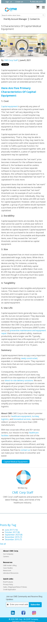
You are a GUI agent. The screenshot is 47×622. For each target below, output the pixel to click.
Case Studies (8, 568)
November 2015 (13, 537)
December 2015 (13, 539)
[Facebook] (23, 612)
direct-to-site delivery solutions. (19, 380)
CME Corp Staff (11, 60)
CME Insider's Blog (9, 565)
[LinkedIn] (13, 612)
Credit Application (9, 589)
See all (3, 543)
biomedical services (22, 419)
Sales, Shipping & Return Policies (15, 587)
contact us (25, 450)
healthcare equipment (21, 416)
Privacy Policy (8, 584)
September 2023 (13, 534)
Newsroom (7, 570)
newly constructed (29, 358)
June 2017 (11, 530)
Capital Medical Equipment (16, 461)
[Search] (43, 15)
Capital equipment (9, 106)
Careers (6, 556)
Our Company (8, 554)
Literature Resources (10, 573)
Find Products (8, 582)
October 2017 (12, 532)
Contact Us (35, 19)
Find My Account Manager (15, 19)
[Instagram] (34, 612)
